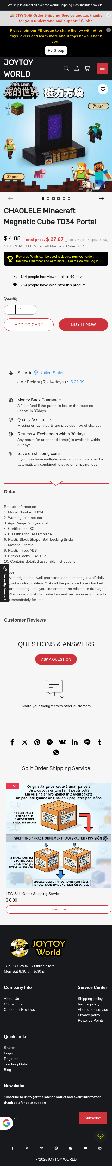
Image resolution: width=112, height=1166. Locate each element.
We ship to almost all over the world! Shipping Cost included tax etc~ (56, 5)
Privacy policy (89, 1015)
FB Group (56, 50)
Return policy (88, 1004)
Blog (7, 1069)
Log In (94, 261)
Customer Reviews (19, 1009)
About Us (11, 998)
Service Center (92, 987)
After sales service (93, 1009)
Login (8, 1053)
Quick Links (15, 1036)
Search (10, 1048)
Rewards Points (91, 1020)
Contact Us (13, 1004)
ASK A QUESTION (56, 659)
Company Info (18, 987)
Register (11, 1059)
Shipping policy (90, 998)
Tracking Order (16, 1064)
